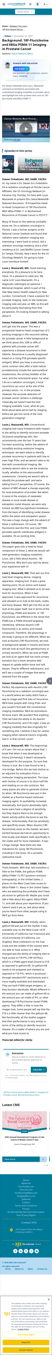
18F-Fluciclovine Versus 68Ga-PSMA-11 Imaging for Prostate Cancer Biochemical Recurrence (26, 1093)
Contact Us (42, 1269)
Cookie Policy (23, 1329)
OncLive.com (26, 1189)
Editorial (26, 1199)
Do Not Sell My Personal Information (26, 1212)
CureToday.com (26, 1186)
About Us (19, 1269)
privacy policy (13, 1077)
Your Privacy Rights (26, 1215)
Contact (26, 1202)
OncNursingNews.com (26, 1192)
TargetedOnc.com (26, 1196)
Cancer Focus (23, 11)
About (26, 1180)
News (30, 1269)
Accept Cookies (26, 1350)
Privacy (26, 1208)
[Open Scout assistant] (38, 4)
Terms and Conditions (26, 1205)
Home (5, 26)
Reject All (26, 1342)
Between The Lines (18, 26)
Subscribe (37, 1069)
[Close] (49, 1299)
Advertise (26, 1183)
